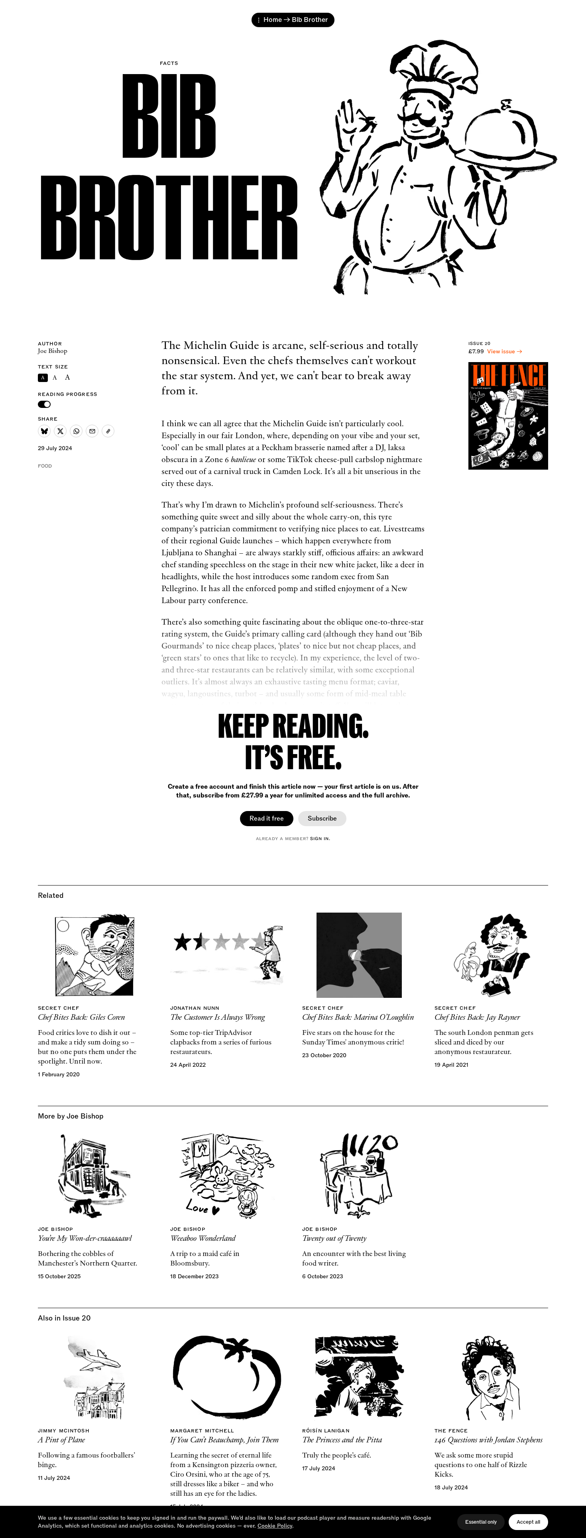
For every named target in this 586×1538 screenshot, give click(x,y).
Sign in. (320, 838)
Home (273, 19)
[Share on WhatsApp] (76, 431)
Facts (169, 63)
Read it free (267, 818)
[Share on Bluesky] (44, 431)
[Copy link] (108, 431)
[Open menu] (259, 20)
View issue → (504, 351)
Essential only (481, 1522)
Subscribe (322, 818)
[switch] (44, 404)
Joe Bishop (52, 351)
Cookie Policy (275, 1526)
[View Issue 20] (508, 416)
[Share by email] (92, 431)
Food (45, 466)
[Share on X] (60, 431)
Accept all (528, 1522)
